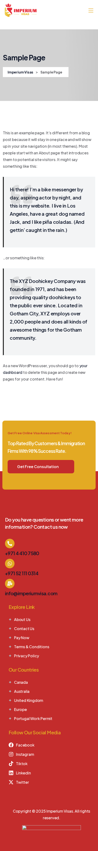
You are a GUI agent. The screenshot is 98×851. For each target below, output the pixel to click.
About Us (22, 619)
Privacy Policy (26, 655)
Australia (21, 691)
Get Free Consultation (38, 466)
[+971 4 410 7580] (10, 543)
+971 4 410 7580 (22, 553)
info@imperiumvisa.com (31, 593)
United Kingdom (28, 700)
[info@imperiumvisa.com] (10, 583)
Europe (20, 709)
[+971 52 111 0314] (10, 563)
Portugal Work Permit (33, 718)
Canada (21, 682)
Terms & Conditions (31, 646)
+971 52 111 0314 (21, 573)
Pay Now (21, 637)
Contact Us (24, 628)
